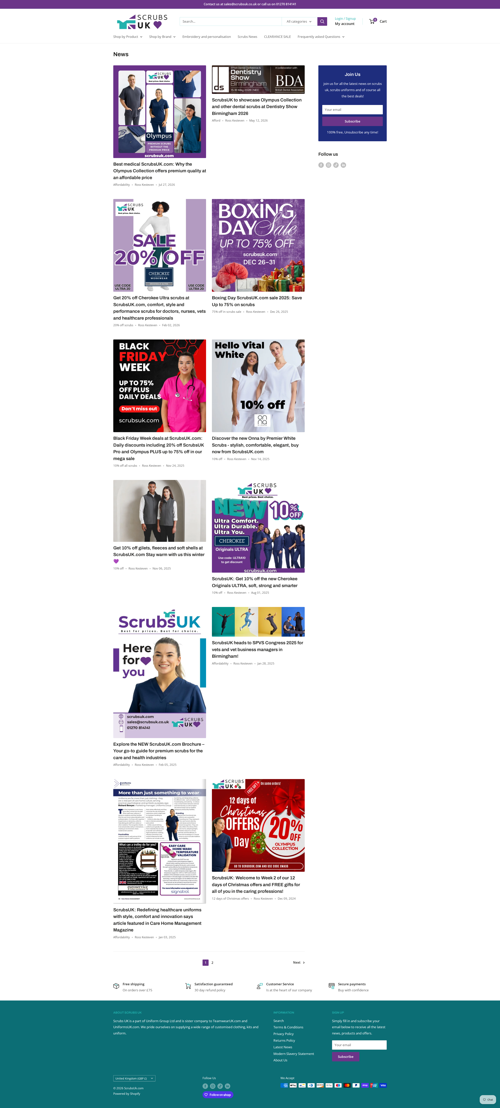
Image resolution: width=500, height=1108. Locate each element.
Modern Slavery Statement (293, 1053)
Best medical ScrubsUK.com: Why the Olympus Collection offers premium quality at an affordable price (159, 171)
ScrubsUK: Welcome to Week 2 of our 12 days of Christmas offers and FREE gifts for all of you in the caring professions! (256, 884)
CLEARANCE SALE (277, 36)
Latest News (282, 1047)
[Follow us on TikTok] (336, 165)
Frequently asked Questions (319, 36)
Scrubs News (247, 36)
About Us (280, 1060)
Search (278, 1020)
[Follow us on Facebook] (321, 165)
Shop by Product (125, 36)
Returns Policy (284, 1040)
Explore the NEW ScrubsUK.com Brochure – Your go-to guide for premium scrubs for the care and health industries (158, 751)
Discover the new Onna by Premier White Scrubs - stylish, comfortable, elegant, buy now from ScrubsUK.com (255, 445)
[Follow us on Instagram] (328, 165)
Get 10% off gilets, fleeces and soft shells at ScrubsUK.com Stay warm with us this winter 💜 (158, 555)
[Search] (322, 21)
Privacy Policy (283, 1034)
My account (344, 23)
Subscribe (352, 121)
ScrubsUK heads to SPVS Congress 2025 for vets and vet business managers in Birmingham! (257, 649)
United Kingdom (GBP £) (131, 1078)
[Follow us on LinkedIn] (343, 165)
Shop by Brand (160, 36)
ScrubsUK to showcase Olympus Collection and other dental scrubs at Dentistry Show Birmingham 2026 (257, 107)
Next (296, 962)
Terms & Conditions (288, 1027)
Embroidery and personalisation (206, 36)
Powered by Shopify (126, 1094)
